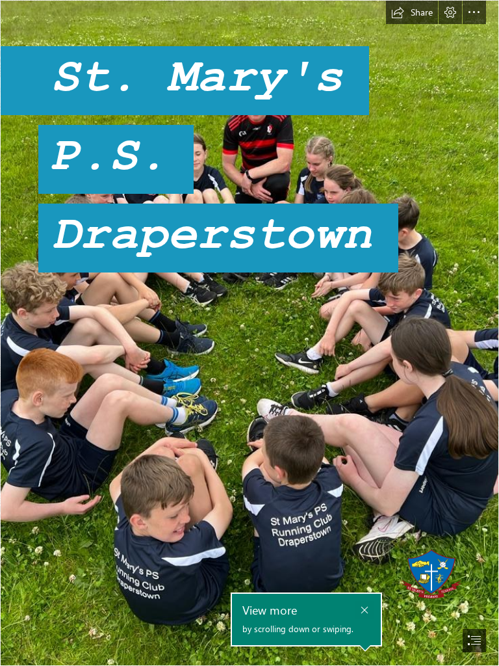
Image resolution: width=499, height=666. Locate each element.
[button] (412, 12)
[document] (249, 333)
